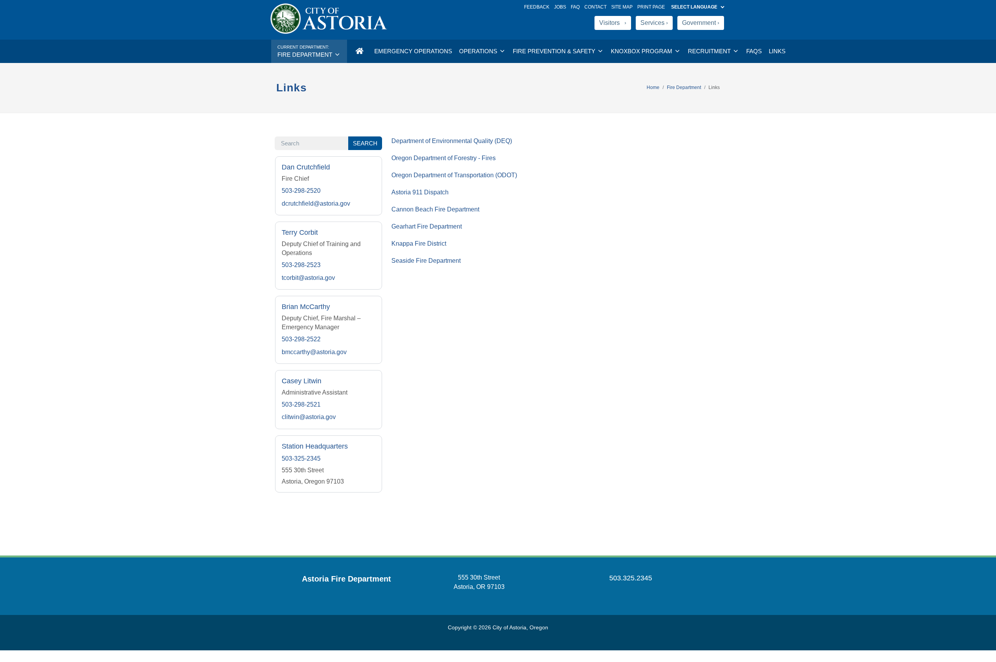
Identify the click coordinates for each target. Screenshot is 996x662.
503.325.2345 (630, 578)
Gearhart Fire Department (426, 226)
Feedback (536, 7)
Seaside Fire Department (426, 260)
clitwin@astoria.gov (309, 417)
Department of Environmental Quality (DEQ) (451, 141)
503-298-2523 (301, 265)
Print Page (651, 7)
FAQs (754, 51)
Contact (595, 7)
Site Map (622, 7)
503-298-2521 (301, 404)
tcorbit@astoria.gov (308, 277)
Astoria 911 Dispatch (420, 192)
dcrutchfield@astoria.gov (316, 203)
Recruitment (710, 51)
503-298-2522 (301, 339)
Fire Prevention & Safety (555, 51)
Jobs (560, 7)
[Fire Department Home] (359, 51)
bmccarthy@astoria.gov (314, 352)
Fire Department (684, 87)
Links (777, 51)
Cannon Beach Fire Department (435, 209)
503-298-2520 (301, 190)
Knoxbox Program (642, 51)
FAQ (575, 7)
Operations (479, 51)
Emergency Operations (413, 51)
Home (653, 87)
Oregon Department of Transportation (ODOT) (454, 175)
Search (365, 143)
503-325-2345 (301, 458)
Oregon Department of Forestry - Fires (443, 158)
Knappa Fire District (418, 243)
